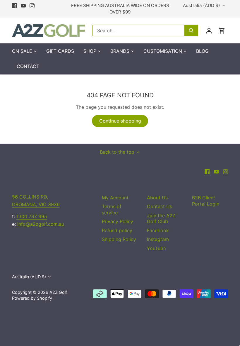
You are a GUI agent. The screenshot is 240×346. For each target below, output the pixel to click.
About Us (157, 198)
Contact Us (159, 206)
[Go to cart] (221, 31)
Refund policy (117, 230)
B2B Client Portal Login (205, 201)
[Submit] (191, 30)
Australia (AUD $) (201, 5)
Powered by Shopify (32, 298)
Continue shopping (120, 121)
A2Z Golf (58, 292)
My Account (115, 198)
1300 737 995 (31, 216)
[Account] (209, 31)
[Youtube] (23, 5)
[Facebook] (14, 5)
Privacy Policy (117, 221)
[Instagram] (32, 5)
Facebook (158, 230)
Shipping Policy (119, 239)
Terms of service (111, 209)
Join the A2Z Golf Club (161, 219)
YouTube (156, 248)
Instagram (158, 239)
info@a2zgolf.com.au (40, 224)
